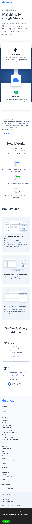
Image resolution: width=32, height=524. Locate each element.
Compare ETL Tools (7, 477)
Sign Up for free (14, 356)
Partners (4, 413)
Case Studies (5, 472)
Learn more (7, 133)
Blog (3, 469)
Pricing (4, 463)
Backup (4, 456)
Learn (3, 479)
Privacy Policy (6, 499)
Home (3, 9)
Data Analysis (5, 435)
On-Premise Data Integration (9, 432)
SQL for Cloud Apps (7, 442)
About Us (4, 409)
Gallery (4, 474)
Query (4, 451)
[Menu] (28, 2)
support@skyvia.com (7, 501)
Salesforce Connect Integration (10, 439)
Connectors (5, 453)
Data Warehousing (7, 430)
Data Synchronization (8, 425)
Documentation (6, 484)
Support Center (6, 481)
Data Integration (6, 448)
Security (4, 496)
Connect (4, 458)
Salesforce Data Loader (8, 437)
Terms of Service (6, 494)
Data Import (5, 420)
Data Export (5, 422)
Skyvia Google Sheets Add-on (13, 9)
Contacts (4, 411)
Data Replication (6, 427)
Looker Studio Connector (8, 460)
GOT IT (6, 521)
